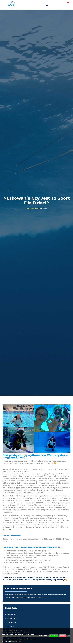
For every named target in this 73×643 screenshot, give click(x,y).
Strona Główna (30, 208)
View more (18, 641)
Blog (36, 208)
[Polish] (70, 2)
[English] (68, 2)
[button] (47, 5)
